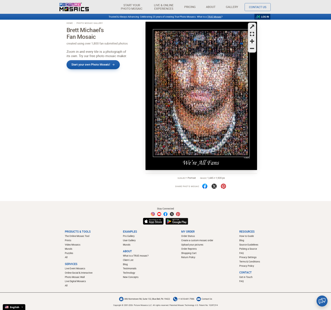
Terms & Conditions (249, 261)
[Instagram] (153, 214)
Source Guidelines (248, 244)
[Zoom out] (252, 48)
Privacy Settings (248, 257)
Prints (68, 240)
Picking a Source (248, 248)
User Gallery (129, 240)
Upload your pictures (192, 244)
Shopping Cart (189, 253)
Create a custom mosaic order (197, 240)
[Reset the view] (252, 34)
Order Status (188, 236)
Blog (125, 264)
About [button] (210, 7)
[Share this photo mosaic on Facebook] (205, 186)
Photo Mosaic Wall (75, 277)
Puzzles (69, 253)
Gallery (232, 7)
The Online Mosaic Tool (77, 236)
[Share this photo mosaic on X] (214, 186)
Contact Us (257, 7)
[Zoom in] (252, 41)
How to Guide (246, 236)
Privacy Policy (246, 265)
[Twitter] (172, 214)
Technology (129, 272)
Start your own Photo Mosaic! (90, 64)
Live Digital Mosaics (75, 281)
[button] (131, 7)
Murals (68, 248)
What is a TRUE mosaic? (136, 255)
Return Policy (188, 257)
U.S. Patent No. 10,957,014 (206, 305)
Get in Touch (246, 277)
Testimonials (129, 268)
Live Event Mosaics (75, 268)
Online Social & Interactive (78, 272)
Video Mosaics (72, 244)
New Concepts (130, 277)
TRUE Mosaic (214, 16)
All (66, 257)
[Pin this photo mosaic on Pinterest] (223, 186)
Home (70, 23)
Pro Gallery (129, 236)
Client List (128, 260)
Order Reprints (189, 248)
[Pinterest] (178, 214)
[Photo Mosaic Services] (74, 7)
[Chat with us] (322, 301)
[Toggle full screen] (252, 26)
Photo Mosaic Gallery (90, 23)
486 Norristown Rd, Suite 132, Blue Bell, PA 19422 (147, 298)
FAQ (241, 253)
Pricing (190, 7)
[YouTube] (159, 214)
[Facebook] (165, 214)
